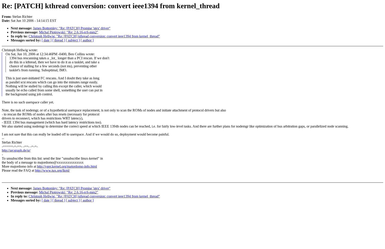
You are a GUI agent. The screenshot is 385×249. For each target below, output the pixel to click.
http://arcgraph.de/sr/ (16, 150)
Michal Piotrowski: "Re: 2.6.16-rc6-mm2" (68, 32)
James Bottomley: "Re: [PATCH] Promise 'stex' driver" (72, 28)
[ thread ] (58, 40)
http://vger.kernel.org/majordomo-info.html (67, 166)
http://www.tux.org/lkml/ (52, 170)
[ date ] (46, 40)
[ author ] (87, 40)
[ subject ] (73, 40)
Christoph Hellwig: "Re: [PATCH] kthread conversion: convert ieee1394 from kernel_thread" (94, 36)
